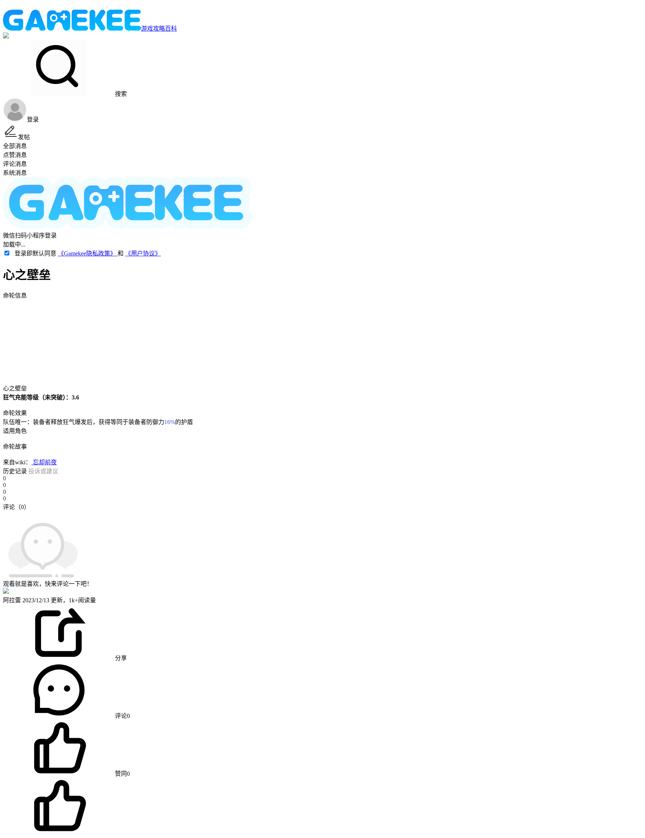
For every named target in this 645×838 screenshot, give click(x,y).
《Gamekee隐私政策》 (88, 253)
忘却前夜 (44, 462)
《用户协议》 (143, 253)
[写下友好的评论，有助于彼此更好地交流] (173, 514)
